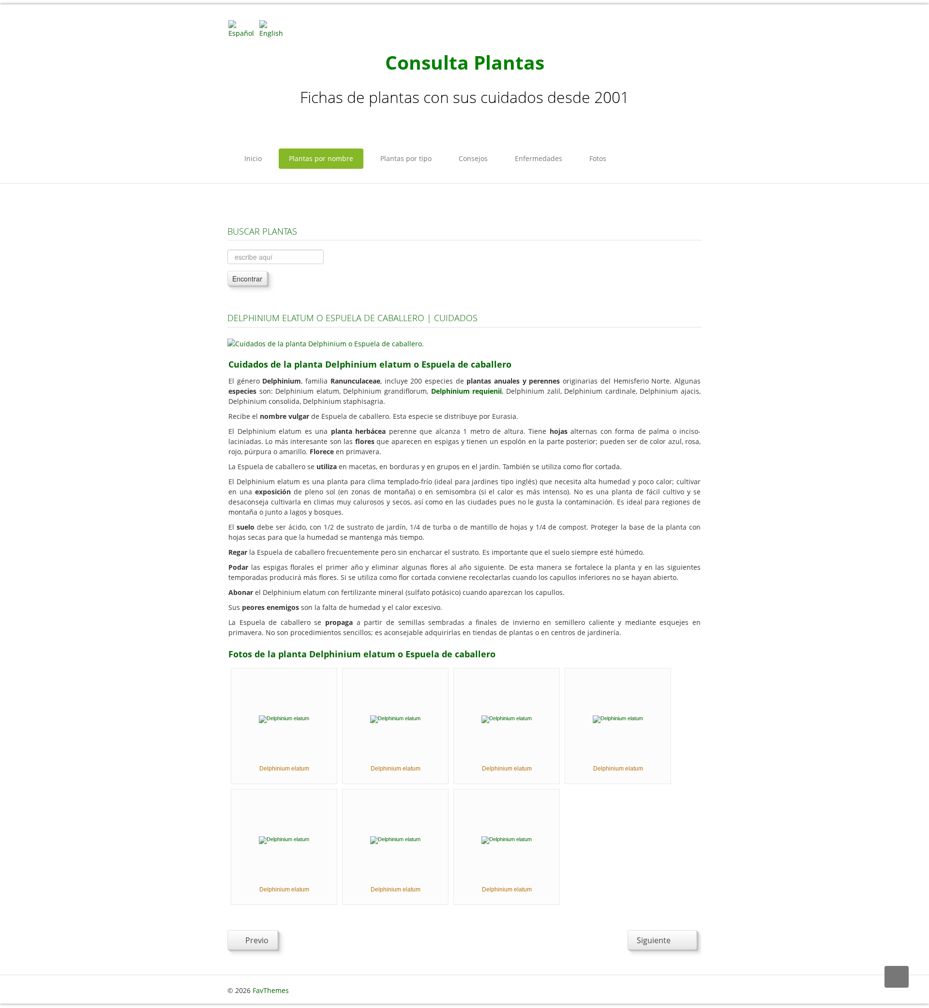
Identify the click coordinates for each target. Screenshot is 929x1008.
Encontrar (247, 278)
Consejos (473, 158)
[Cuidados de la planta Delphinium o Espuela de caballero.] (325, 342)
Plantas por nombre (321, 158)
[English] (273, 28)
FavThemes (271, 990)
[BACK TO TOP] (896, 977)
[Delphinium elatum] (284, 718)
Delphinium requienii (466, 391)
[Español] (242, 28)
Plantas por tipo (406, 158)
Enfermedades (538, 158)
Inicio (253, 158)
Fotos (597, 158)
